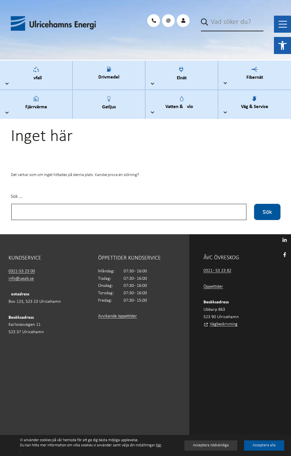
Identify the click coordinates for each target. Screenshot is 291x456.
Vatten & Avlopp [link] (181, 105)
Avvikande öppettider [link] (117, 316)
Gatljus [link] (109, 106)
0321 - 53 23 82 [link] (217, 270)
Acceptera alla (264, 445)
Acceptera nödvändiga (211, 445)
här (158, 445)
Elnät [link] (182, 77)
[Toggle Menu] (282, 24)
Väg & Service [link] (254, 105)
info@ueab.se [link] (21, 278)
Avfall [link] (36, 77)
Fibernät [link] (254, 76)
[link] (282, 45)
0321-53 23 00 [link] (22, 271)
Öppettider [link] (213, 286)
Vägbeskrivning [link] (224, 324)
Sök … (16, 196)
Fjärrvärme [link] (36, 106)
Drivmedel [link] (108, 76)
